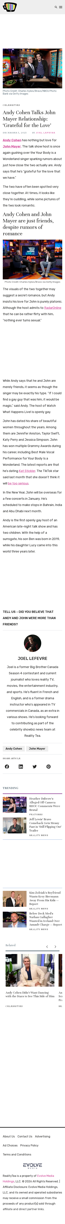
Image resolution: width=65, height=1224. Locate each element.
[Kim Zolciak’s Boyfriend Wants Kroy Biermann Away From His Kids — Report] (15, 899)
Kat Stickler (27, 471)
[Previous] (47, 947)
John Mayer (12, 146)
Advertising (42, 1136)
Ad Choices (10, 1145)
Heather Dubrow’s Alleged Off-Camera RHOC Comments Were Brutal (44, 804)
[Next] (55, 947)
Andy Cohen (12, 140)
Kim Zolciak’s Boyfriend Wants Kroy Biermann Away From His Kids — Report (44, 898)
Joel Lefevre (45, 132)
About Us (9, 1136)
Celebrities (11, 105)
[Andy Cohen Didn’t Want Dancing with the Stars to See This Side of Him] (30, 970)
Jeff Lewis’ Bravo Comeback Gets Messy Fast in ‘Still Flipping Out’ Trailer (45, 824)
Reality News (38, 835)
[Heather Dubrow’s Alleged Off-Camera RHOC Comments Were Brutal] (15, 805)
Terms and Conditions (17, 1154)
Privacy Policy (29, 1145)
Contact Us (25, 1136)
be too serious (18, 483)
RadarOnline (52, 308)
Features (36, 814)
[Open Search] (56, 7)
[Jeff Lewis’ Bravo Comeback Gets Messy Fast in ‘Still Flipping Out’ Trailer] (15, 825)
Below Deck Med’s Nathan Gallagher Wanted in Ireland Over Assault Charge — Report (45, 919)
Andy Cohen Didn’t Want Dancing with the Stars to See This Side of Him (30, 994)
